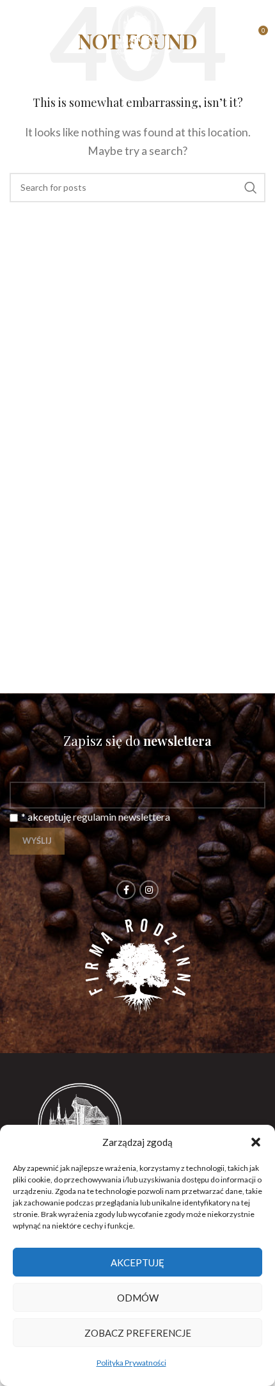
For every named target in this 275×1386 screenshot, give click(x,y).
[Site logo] (137, 34)
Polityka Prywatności (131, 1362)
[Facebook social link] (126, 889)
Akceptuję (137, 1262)
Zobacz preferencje (137, 1333)
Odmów (138, 1297)
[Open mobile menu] (16, 35)
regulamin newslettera (121, 816)
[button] (255, 1142)
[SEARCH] (250, 187)
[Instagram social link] (149, 889)
